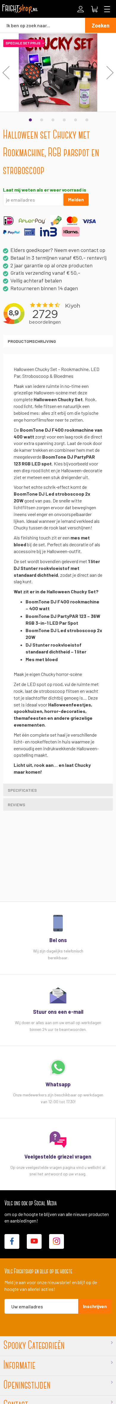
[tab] (58, 341)
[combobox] (42, 25)
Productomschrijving (32, 341)
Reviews (16, 804)
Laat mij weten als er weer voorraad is (44, 189)
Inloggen (80, 9)
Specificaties (22, 790)
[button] (6, 72)
